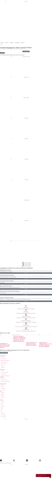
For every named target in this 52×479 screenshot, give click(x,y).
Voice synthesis (3, 390)
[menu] (4, 44)
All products (2, 356)
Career (2, 404)
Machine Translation (4, 358)
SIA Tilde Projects (3, 416)
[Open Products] (3, 42)
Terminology (2, 367)
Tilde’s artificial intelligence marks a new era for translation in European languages (45, 344)
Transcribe (2, 386)
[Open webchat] (50, 477)
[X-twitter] (14, 460)
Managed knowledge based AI (5, 375)
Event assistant (3, 388)
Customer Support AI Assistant (5, 381)
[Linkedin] (27, 460)
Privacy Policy (3, 413)
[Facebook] (1, 460)
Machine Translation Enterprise (5, 360)
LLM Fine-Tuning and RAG (4, 372)
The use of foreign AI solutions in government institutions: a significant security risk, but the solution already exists (19, 339)
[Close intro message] (36, 474)
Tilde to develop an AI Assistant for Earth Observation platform (31, 344)
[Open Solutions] (8, 42)
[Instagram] (40, 460)
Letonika (2, 397)
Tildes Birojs (2, 394)
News (1, 409)
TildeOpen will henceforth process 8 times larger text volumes (5, 345)
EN (1, 44)
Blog (1, 411)
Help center (2, 402)
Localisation (2, 392)
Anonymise (2, 365)
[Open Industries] (13, 42)
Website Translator (3, 363)
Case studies (2, 406)
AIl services (2, 370)
